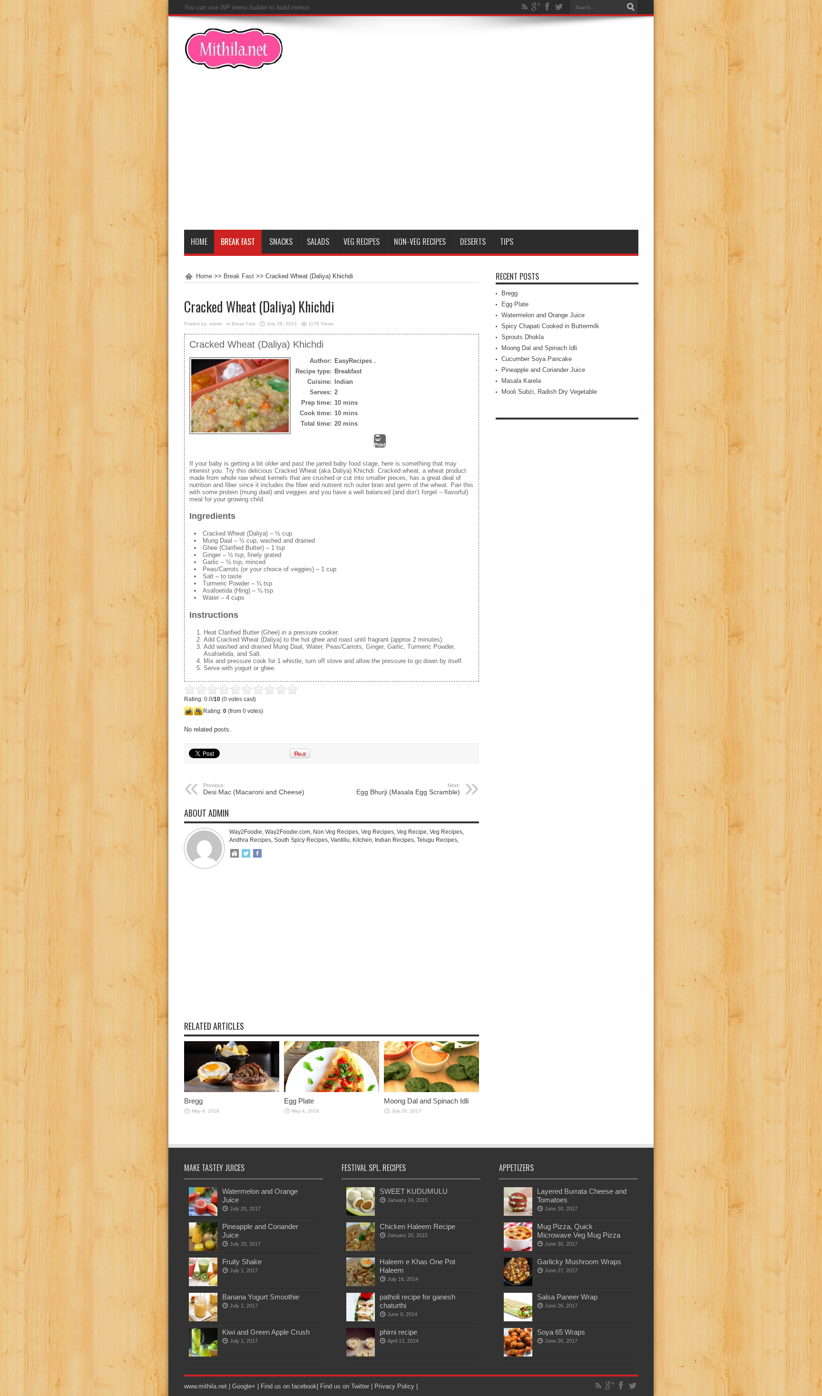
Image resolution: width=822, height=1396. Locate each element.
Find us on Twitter (344, 1386)
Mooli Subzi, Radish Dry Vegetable (549, 391)
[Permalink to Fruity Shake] (203, 1284)
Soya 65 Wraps (561, 1332)
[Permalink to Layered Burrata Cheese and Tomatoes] (518, 1213)
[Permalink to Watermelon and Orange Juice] (203, 1213)
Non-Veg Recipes (420, 241)
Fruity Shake (242, 1262)
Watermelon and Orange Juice (543, 315)
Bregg (193, 1101)
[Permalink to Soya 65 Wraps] (518, 1354)
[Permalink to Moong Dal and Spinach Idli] (431, 1089)
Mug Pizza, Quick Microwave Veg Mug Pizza (578, 1230)
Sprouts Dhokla (522, 337)
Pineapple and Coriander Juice (543, 369)
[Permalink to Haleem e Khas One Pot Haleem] (360, 1284)
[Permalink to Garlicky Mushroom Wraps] (518, 1284)
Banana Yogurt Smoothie (260, 1297)
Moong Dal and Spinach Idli (426, 1101)
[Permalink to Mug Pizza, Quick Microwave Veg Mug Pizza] (518, 1248)
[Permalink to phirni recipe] (360, 1354)
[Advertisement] (411, 158)
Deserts (473, 241)
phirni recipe (398, 1332)
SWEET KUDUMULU (414, 1191)
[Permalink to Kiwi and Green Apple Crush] (203, 1354)
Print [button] (380, 445)
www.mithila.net (205, 1386)
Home (199, 241)
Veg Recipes (361, 241)
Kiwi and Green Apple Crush (266, 1332)
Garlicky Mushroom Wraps (579, 1262)
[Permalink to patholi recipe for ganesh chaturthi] (360, 1319)
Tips (506, 241)
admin (216, 323)
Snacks (281, 241)
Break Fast (238, 241)
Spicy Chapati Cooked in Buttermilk (550, 326)
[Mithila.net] (234, 63)
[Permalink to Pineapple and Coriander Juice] (203, 1248)
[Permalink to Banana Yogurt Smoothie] (203, 1319)
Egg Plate (299, 1101)
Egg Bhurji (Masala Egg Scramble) (408, 789)
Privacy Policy (394, 1386)
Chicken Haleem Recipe (417, 1226)
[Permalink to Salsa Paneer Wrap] (518, 1319)
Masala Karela (521, 380)
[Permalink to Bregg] (231, 1089)
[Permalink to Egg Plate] (331, 1089)
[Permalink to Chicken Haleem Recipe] (360, 1248)
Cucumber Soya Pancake (536, 358)
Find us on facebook (289, 1386)
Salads (318, 241)
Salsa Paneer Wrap (567, 1297)
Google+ (243, 1386)
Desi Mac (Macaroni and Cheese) (253, 789)
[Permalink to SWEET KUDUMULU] (360, 1213)
